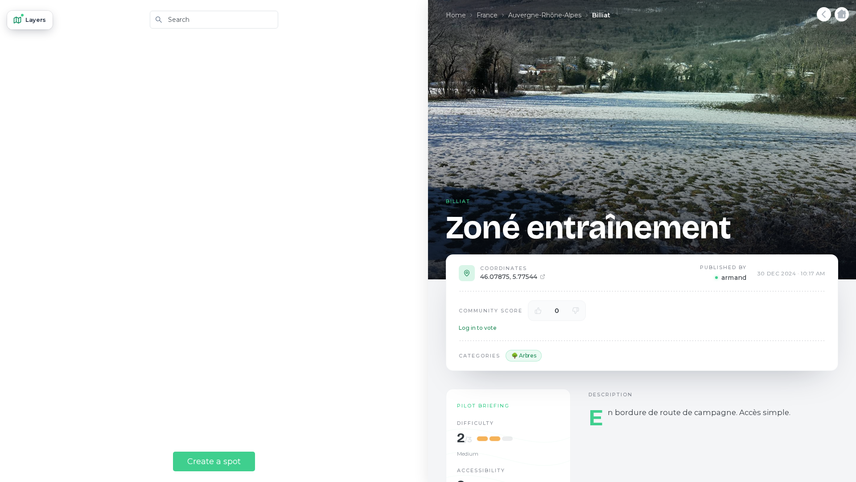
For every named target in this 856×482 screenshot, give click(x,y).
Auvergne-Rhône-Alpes (544, 15)
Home (456, 15)
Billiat (601, 15)
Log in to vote (478, 327)
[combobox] (214, 20)
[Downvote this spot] (576, 311)
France (487, 15)
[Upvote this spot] (538, 311)
